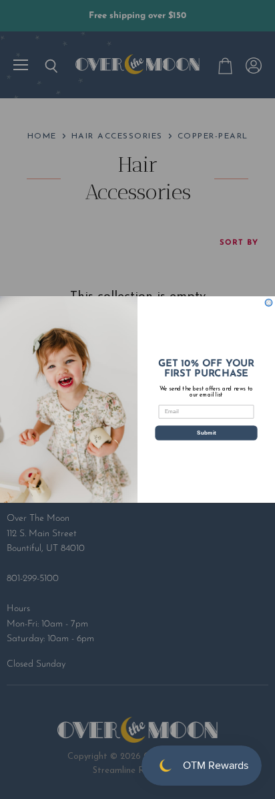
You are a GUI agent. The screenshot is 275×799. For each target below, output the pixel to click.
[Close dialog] (268, 302)
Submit (206, 432)
